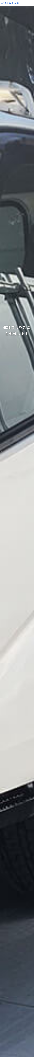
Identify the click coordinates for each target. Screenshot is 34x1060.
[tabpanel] (17, 531)
